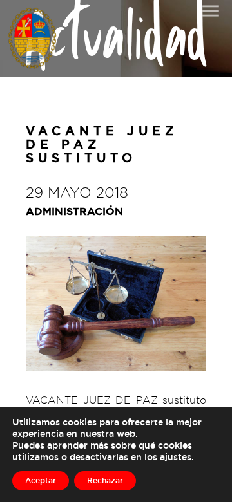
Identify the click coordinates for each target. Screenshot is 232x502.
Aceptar (40, 480)
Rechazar (105, 480)
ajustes (175, 456)
